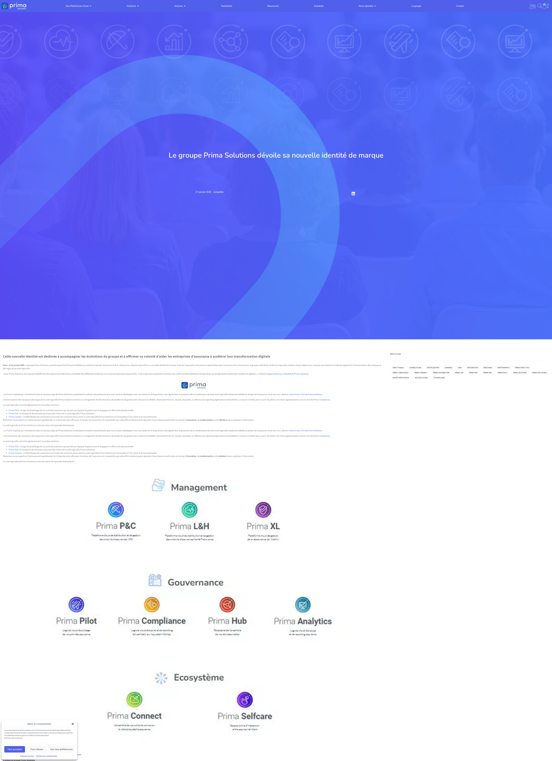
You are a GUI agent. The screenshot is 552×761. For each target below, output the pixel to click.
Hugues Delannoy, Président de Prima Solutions (287, 373)
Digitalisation (433, 368)
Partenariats (503, 368)
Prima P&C (473, 373)
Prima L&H (459, 373)
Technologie (439, 378)
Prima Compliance (321, 399)
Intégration (472, 368)
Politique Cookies (27, 756)
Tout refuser (36, 749)
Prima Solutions (539, 373)
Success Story (421, 378)
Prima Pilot (14, 410)
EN (548, 7)
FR (548, 4)
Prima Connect (15, 416)
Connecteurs (415, 368)
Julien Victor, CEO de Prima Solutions (305, 394)
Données (448, 368)
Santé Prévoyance (401, 378)
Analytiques (398, 368)
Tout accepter (14, 749)
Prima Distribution (441, 373)
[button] (72, 723)
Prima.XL (170, 399)
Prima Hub (13, 413)
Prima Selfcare (520, 373)
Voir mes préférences (61, 749)
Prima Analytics (522, 368)
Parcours (487, 368)
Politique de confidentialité (46, 756)
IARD (460, 368)
